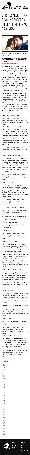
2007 (3, 417)
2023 (3, 373)
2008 (3, 414)
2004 (3, 425)
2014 (3, 398)
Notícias (23, 442)
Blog (22, 445)
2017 (3, 389)
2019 (3, 384)
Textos (14, 450)
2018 (3, 387)
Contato (23, 448)
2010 (3, 409)
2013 (3, 400)
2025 (3, 367)
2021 (3, 378)
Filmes (14, 445)
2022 (3, 375)
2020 (3, 381)
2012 (3, 403)
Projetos (14, 448)
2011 (3, 406)
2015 (3, 395)
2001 (3, 434)
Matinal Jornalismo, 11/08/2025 (11, 63)
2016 (3, 392)
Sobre (13, 442)
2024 (3, 370)
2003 (3, 428)
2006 (3, 420)
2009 (3, 412)
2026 (3, 364)
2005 (3, 423)
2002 (3, 431)
